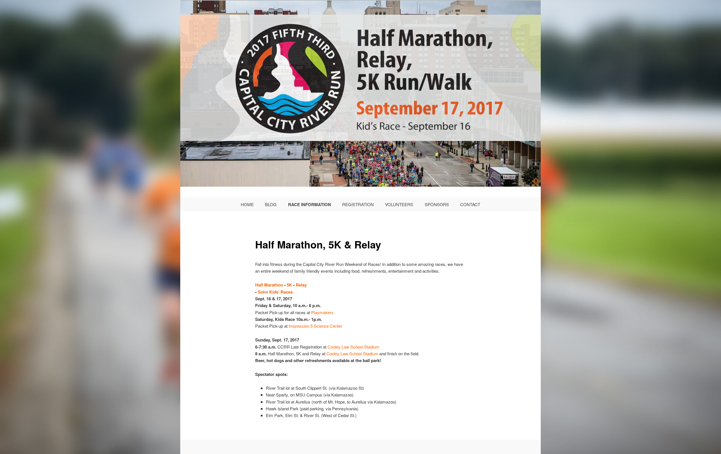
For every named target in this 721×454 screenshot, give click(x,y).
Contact (470, 204)
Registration (358, 204)
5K (289, 285)
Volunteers (399, 204)
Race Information (309, 204)
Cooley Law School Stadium (353, 347)
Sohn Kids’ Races (275, 292)
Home (247, 204)
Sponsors (437, 204)
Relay (301, 285)
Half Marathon (269, 285)
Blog (271, 204)
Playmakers (322, 312)
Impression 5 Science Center (315, 326)
